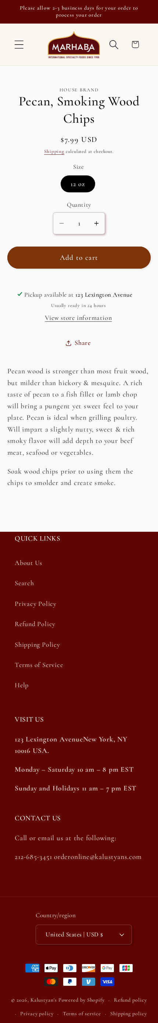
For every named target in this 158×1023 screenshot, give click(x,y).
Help (22, 685)
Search (24, 583)
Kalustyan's (43, 1000)
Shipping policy (128, 1013)
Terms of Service (39, 665)
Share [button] (83, 343)
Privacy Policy (36, 604)
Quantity (79, 205)
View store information (78, 318)
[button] (18, 44)
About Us (28, 563)
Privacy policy (37, 1013)
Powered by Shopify (81, 1000)
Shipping (54, 151)
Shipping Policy (37, 644)
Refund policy (130, 1000)
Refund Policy (35, 624)
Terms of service (82, 1013)
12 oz (78, 184)
